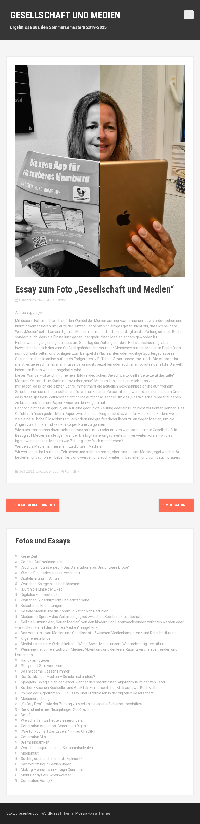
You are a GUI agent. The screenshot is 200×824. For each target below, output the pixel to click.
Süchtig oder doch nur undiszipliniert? (51, 759)
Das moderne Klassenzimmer (45, 671)
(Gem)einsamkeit (35, 742)
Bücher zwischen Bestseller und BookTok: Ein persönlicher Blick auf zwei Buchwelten (90, 688)
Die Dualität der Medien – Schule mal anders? (58, 677)
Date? (25, 715)
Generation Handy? (36, 780)
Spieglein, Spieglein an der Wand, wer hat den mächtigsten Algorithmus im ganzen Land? (94, 682)
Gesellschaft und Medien (65, 15)
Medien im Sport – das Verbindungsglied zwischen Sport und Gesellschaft (81, 616)
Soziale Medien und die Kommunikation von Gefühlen (64, 611)
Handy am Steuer (35, 660)
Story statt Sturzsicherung (42, 666)
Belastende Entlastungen (41, 606)
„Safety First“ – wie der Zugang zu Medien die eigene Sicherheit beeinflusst (82, 704)
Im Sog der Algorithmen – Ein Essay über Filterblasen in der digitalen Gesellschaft (87, 693)
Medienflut (30, 753)
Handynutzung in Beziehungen (46, 764)
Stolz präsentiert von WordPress (32, 813)
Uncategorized (47, 471)
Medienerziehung (35, 698)
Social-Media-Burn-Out (32, 505)
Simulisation (176, 505)
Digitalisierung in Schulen (41, 578)
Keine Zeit (29, 556)
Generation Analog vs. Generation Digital (54, 726)
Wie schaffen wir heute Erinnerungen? (52, 720)
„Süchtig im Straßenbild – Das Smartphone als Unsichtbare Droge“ (75, 567)
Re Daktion (58, 300)
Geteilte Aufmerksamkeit (42, 562)
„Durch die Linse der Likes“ (42, 589)
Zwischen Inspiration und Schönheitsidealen (57, 748)
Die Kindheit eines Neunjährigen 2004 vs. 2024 (58, 709)
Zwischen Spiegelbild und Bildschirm (50, 584)
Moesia (81, 813)
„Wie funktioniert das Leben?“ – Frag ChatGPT (58, 731)
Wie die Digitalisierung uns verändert (50, 573)
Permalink (71, 471)
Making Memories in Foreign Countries (52, 770)
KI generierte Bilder (36, 638)
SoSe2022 (26, 471)
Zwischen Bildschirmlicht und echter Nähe (55, 600)
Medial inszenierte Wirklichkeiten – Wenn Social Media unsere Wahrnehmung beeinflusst (93, 644)
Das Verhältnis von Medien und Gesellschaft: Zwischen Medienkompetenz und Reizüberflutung (99, 633)
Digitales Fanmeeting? (39, 595)
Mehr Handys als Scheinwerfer (46, 775)
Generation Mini (34, 737)
